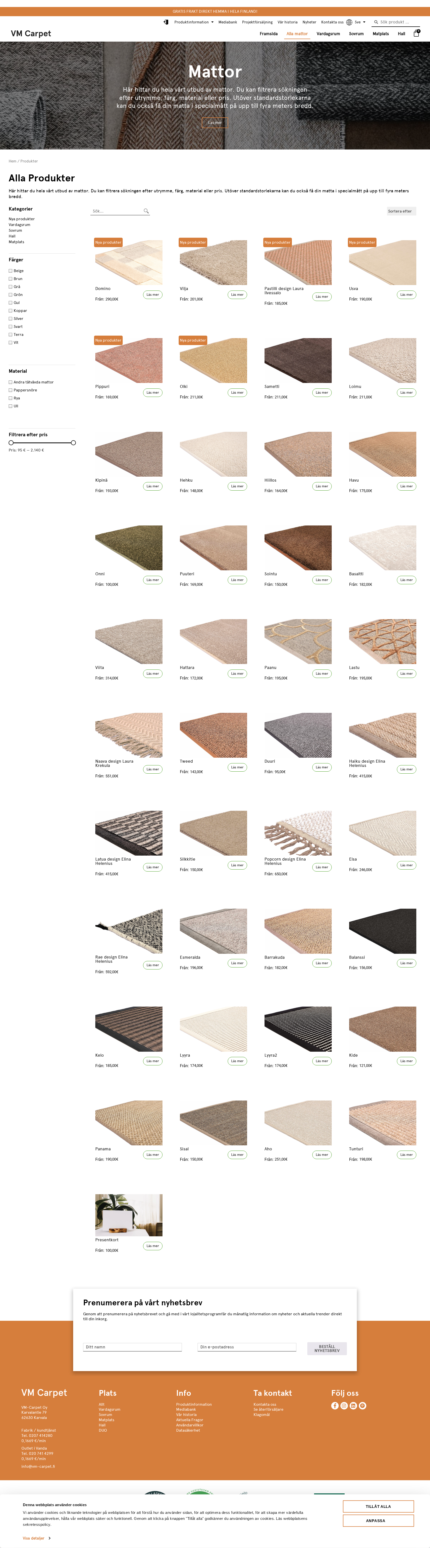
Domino (102, 288)
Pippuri (102, 386)
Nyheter (309, 22)
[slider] (10, 442)
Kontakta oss (332, 22)
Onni (100, 573)
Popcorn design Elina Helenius (285, 861)
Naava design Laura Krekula (114, 763)
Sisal (184, 1148)
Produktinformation (191, 22)
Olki (184, 386)
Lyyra (185, 1055)
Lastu (354, 667)
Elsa (353, 859)
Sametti (272, 386)
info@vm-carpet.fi (38, 1466)
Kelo (99, 1055)
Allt (102, 1404)
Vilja (184, 288)
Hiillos (270, 480)
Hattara (187, 667)
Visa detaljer (33, 1538)
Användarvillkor (190, 1425)
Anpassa (375, 1520)
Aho (268, 1148)
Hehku (186, 480)
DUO (103, 1430)
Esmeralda (190, 957)
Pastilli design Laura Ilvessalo (284, 290)
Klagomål (262, 1414)
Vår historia (288, 22)
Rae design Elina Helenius (111, 959)
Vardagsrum (328, 33)
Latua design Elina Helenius (113, 861)
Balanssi (357, 957)
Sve (358, 22)
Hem (12, 161)
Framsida (269, 33)
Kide (353, 1055)
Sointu (271, 573)
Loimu (355, 386)
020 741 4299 (41, 1453)
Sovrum (356, 33)
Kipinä (101, 480)
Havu (354, 480)
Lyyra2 (271, 1055)
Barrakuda (275, 957)
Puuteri (187, 573)
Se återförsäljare (268, 1409)
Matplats (381, 33)
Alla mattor (297, 33)
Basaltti (356, 573)
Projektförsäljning (257, 22)
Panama (103, 1148)
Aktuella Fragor (189, 1419)
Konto (166, 22)
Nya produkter (22, 219)
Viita (99, 667)
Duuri (270, 761)
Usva (353, 288)
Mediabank (227, 22)
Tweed (186, 761)
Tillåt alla (378, 1506)
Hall (401, 33)
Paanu (270, 667)
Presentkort (106, 1239)
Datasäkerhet (188, 1430)
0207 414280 (41, 1435)
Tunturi (356, 1148)
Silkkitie (187, 859)
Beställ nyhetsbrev (327, 1348)
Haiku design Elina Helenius (367, 763)
